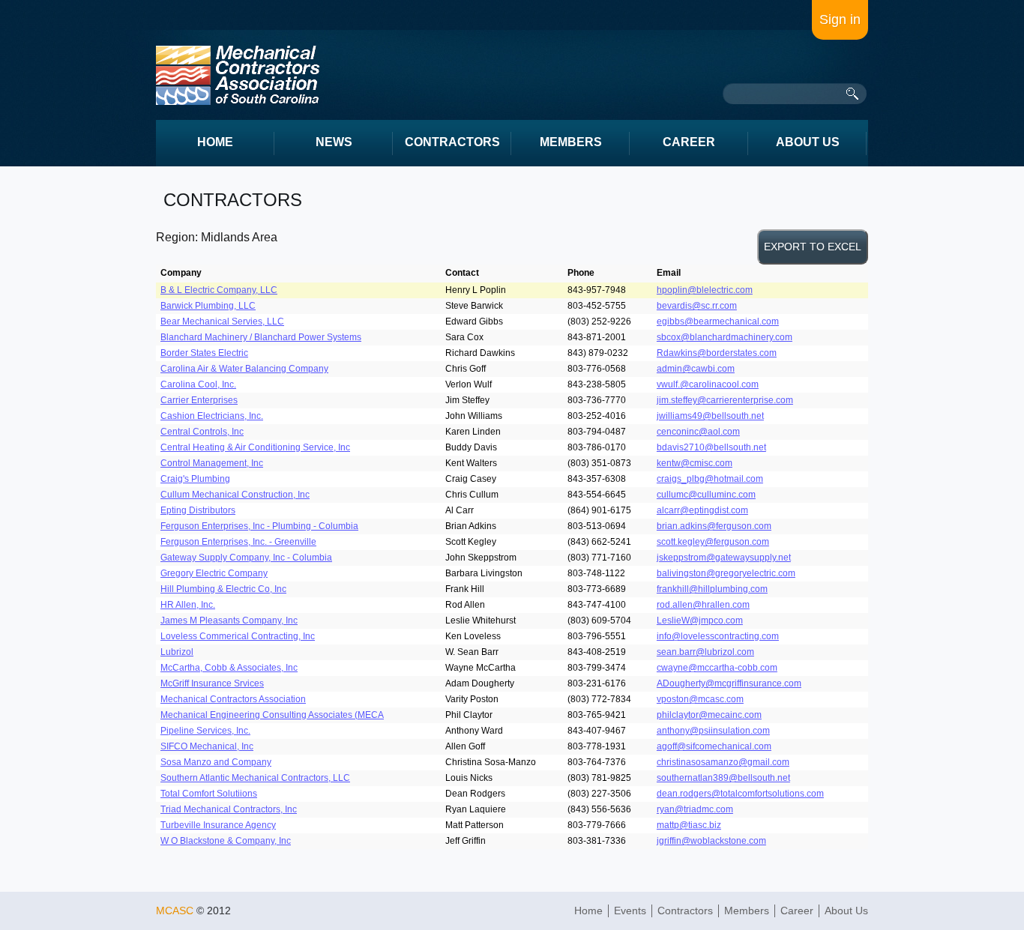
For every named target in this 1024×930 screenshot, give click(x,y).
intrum (237, 75)
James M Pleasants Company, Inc (229, 620)
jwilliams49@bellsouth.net (710, 416)
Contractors (685, 911)
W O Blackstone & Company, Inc (225, 841)
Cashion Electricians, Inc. (211, 416)
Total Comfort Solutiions (208, 793)
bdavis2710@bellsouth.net (711, 447)
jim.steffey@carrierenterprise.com (725, 400)
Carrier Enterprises (199, 400)
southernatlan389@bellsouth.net (723, 778)
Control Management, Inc (211, 463)
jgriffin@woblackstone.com (711, 841)
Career (796, 911)
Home (588, 911)
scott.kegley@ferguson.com (713, 542)
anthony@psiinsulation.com (713, 730)
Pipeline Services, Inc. (205, 730)
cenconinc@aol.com (698, 431)
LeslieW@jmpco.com (700, 620)
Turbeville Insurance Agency (218, 825)
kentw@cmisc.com (694, 463)
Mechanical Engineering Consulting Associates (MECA (272, 715)
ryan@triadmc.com (695, 809)
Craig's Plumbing (195, 479)
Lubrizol (176, 652)
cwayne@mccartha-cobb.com (717, 667)
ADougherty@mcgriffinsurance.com (729, 683)
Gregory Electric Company (214, 573)
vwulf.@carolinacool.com (708, 384)
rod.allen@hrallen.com (703, 605)
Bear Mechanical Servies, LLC (222, 321)
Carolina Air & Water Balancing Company (244, 368)
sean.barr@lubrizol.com (705, 652)
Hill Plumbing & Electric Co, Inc (223, 589)
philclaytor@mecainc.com (709, 715)
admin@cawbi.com (696, 368)
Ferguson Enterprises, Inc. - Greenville (238, 542)
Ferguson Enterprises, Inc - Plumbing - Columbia (259, 526)
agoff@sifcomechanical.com (714, 746)
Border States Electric (204, 353)
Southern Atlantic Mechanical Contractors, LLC (255, 778)
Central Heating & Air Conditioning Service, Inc (255, 447)
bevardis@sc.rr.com (697, 306)
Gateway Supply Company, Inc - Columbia (246, 557)
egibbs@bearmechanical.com (718, 321)
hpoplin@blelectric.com (705, 290)
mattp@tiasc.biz (689, 825)
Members (746, 911)
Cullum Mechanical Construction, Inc (235, 494)
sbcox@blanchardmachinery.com (724, 337)
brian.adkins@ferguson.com (714, 526)
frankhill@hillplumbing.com (712, 589)
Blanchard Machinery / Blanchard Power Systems (260, 337)
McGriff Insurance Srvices (212, 683)
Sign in (840, 19)
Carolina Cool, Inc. (198, 384)
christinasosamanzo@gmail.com (723, 762)
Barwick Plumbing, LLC (208, 306)
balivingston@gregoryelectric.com (726, 573)
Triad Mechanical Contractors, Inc (228, 809)
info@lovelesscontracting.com (718, 636)
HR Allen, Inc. (187, 605)
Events (630, 911)
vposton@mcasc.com (700, 699)
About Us (846, 911)
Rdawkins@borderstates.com (717, 353)
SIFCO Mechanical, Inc (206, 746)
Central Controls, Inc (202, 431)
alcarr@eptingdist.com (702, 510)
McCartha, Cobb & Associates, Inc (229, 667)
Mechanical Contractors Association (233, 699)
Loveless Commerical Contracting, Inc (237, 636)
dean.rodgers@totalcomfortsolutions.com (740, 793)
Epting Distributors (197, 510)
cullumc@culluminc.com (706, 494)
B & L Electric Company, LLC (218, 290)
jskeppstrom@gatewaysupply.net (724, 557)
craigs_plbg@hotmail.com (710, 479)
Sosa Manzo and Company (215, 762)
